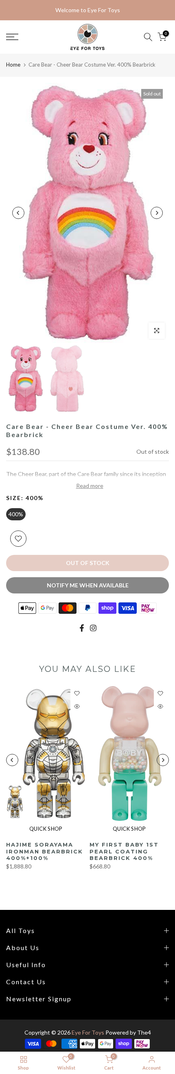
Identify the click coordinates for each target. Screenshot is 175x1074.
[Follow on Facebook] (81, 628)
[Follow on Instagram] (93, 628)
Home (13, 64)
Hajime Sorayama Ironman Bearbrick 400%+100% (44, 851)
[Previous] (18, 213)
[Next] (157, 213)
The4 (144, 1032)
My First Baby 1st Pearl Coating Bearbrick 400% (124, 851)
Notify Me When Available (88, 585)
